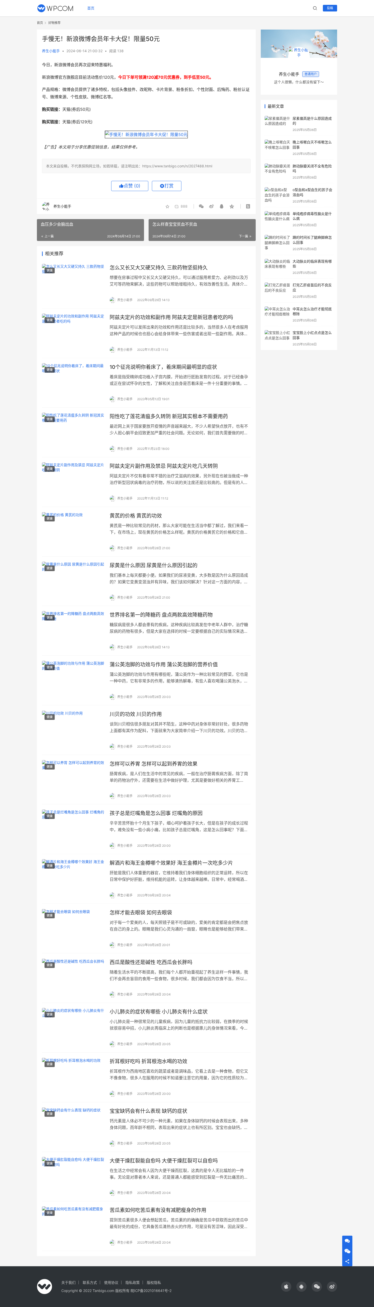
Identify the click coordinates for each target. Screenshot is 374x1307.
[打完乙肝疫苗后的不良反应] (277, 290)
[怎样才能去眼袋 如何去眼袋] (73, 928)
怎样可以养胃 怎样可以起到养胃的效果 (153, 764)
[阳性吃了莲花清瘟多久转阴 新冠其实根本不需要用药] (73, 432)
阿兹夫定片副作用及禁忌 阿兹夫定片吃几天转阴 (164, 466)
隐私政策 (132, 1282)
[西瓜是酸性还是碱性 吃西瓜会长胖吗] (73, 978)
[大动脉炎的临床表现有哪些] (277, 267)
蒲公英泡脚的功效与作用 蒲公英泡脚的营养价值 (164, 665)
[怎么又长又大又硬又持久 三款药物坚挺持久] (73, 283)
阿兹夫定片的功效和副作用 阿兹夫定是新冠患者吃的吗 (171, 317)
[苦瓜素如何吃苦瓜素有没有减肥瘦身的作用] (73, 1226)
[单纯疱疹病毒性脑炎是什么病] (277, 219)
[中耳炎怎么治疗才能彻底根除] (277, 314)
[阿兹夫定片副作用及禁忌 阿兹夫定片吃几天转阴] (73, 482)
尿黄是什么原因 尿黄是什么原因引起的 (153, 565)
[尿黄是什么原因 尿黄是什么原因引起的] (73, 581)
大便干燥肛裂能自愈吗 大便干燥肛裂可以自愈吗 (164, 1161)
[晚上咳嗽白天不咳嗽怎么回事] (277, 148)
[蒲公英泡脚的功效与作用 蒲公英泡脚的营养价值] (73, 680)
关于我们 (68, 1282)
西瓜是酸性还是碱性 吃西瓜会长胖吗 (151, 962)
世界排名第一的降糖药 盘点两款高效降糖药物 (161, 615)
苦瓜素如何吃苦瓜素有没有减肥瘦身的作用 (158, 1210)
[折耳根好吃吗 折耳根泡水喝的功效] (73, 1077)
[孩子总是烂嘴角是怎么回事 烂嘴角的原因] (73, 829)
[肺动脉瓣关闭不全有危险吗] (277, 172)
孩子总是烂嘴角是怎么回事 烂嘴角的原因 (156, 813)
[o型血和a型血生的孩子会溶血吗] (277, 195)
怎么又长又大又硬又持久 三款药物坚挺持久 (159, 268)
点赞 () (132, 185)
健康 (50, 270)
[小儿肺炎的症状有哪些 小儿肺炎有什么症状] (73, 1027)
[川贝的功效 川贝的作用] (73, 730)
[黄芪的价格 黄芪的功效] (73, 531)
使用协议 (111, 1282)
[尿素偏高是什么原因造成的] (277, 124)
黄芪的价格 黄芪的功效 (136, 516)
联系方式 (90, 1282)
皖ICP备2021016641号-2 (151, 1290)
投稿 (330, 8)
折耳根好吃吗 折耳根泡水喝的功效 (148, 1061)
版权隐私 (154, 1282)
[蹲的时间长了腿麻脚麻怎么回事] (277, 243)
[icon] (286, 1287)
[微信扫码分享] (202, 206)
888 (184, 206)
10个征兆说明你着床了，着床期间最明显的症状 (163, 367)
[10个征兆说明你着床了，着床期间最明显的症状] (73, 382)
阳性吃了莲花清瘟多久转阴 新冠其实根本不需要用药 (169, 416)
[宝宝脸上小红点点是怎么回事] (277, 338)
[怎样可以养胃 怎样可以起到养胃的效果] (73, 779)
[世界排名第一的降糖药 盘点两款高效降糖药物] (73, 630)
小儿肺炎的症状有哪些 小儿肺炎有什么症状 (159, 1012)
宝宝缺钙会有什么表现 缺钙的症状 (148, 1111)
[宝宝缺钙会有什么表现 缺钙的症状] (73, 1127)
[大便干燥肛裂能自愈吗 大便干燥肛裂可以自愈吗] (73, 1176)
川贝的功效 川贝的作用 (136, 714)
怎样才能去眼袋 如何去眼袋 (141, 913)
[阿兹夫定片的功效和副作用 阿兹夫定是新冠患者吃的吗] (73, 333)
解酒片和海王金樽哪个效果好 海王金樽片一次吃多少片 (171, 863)
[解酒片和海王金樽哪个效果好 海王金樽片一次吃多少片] (73, 878)
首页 (90, 8)
